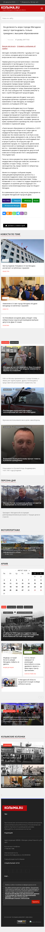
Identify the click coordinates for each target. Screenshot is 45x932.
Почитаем (7, 745)
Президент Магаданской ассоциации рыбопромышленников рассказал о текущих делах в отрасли (21, 515)
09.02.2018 (5, 298)
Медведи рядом (8, 667)
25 (10, 590)
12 (16, 583)
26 (16, 590)
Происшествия (20, 389)
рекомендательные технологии (17, 898)
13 (22, 583)
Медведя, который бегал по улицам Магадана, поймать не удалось (11, 661)
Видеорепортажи (9, 711)
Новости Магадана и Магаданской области (14, 10)
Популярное (5, 342)
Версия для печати (9, 46)
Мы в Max (6, 200)
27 (22, 590)
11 (10, 583)
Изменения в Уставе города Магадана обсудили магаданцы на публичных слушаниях (20, 305)
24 (4, 590)
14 (28, 583)
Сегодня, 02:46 (8, 612)
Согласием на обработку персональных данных (20, 896)
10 (4, 583)
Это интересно (28, 607)
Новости (5, 309)
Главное (15, 348)
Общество (6, 271)
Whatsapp (27, 200)
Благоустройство (30, 673)
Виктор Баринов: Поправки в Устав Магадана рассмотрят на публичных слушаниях (19, 267)
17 (4, 587)
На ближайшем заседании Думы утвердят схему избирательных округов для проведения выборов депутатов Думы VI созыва (20, 320)
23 (41, 587)
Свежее (4, 607)
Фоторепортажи (10, 530)
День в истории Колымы (25, 612)
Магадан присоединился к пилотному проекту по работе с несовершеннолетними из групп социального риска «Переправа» (21, 719)
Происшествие (11, 607)
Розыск (29, 427)
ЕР (2, 687)
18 (10, 587)
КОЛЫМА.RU (10, 7)
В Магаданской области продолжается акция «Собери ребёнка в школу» (29, 682)
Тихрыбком (33, 487)
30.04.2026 (7, 487)
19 (16, 587)
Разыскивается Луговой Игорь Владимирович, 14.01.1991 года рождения (19, 469)
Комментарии (14, 342)
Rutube (36, 200)
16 (41, 583)
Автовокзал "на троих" (12, 758)
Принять (35, 902)
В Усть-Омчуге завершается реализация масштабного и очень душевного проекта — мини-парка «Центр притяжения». (33, 664)
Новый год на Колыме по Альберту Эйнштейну (31, 773)
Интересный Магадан (12, 205)
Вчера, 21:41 (28, 652)
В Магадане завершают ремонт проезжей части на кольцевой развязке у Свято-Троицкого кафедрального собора (21, 550)
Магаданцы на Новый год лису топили (11, 773)
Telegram (17, 200)
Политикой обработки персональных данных (22, 894)
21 (28, 587)
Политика (10, 39)
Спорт (21, 348)
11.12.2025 (5, 260)
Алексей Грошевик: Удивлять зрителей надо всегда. (11, 785)
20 (22, 587)
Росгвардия (31, 389)
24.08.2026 (7, 348)
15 (35, 583)
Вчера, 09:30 (7, 389)
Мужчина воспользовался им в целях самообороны (21, 420)
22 (35, 587)
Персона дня (8, 480)
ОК (24, 205)
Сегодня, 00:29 (7, 652)
